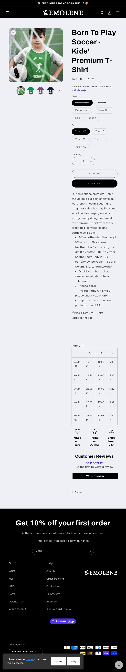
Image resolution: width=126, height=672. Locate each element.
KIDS (12, 586)
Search (50, 571)
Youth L (100, 140)
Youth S (101, 132)
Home (12, 594)
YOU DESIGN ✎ (18, 609)
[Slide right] (59, 90)
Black (94, 118)
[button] (7, 13)
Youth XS (82, 132)
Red (79, 118)
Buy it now (94, 183)
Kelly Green (84, 103)
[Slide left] (12, 90)
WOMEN (14, 571)
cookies (30, 659)
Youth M (82, 140)
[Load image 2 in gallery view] (31, 91)
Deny (73, 661)
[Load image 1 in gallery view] (21, 91)
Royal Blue (106, 111)
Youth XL (82, 147)
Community (53, 594)
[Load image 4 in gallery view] (50, 91)
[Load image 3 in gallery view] (40, 91)
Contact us (52, 586)
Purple (103, 103)
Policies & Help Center (59, 609)
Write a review (95, 476)
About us (51, 601)
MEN (11, 579)
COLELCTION (16, 601)
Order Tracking (55, 579)
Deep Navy (83, 111)
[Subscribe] (90, 551)
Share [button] (78, 492)
